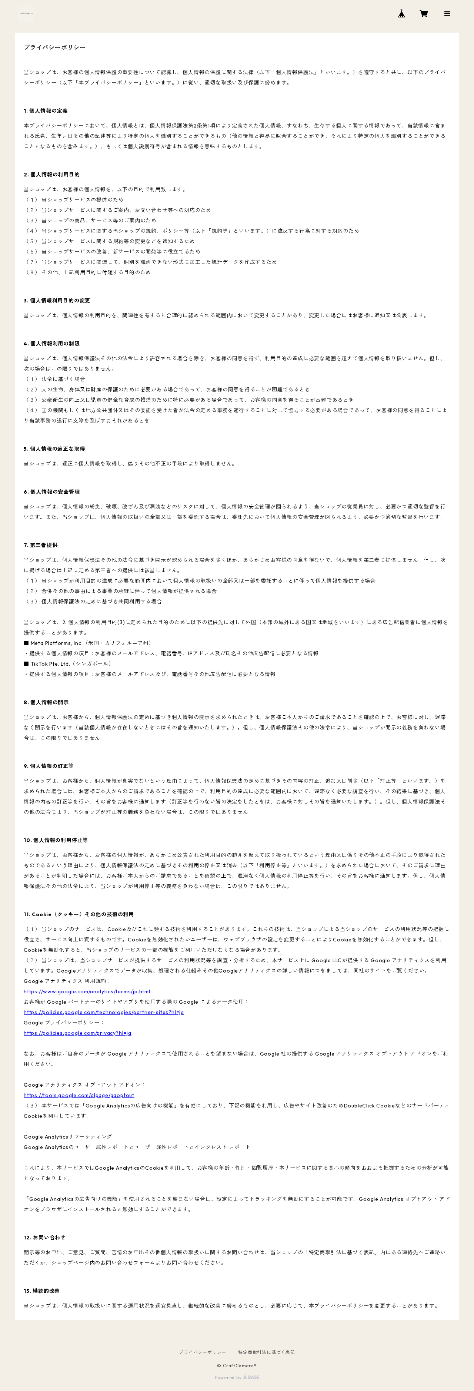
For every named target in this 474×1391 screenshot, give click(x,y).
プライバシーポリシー (202, 1352)
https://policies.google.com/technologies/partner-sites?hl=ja (104, 1012)
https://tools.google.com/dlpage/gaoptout (79, 1095)
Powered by (229, 1377)
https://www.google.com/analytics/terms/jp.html (87, 991)
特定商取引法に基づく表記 (266, 1352)
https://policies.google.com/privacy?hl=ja (77, 1033)
